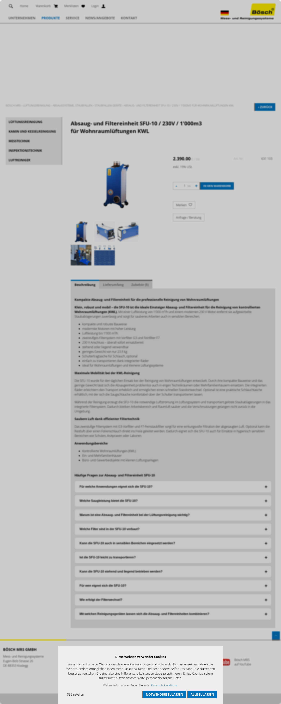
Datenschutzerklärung (164, 685)
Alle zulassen (202, 694)
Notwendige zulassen (164, 694)
